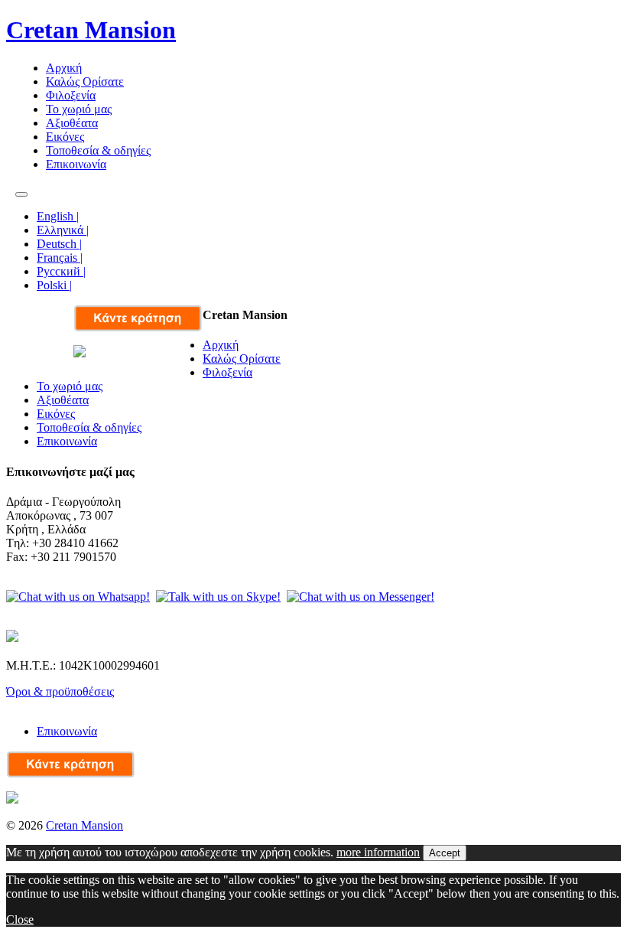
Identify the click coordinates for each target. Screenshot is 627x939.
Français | (60, 257)
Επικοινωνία (76, 164)
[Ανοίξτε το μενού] (21, 194)
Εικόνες (65, 136)
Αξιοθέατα (72, 122)
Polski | (54, 285)
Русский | (61, 271)
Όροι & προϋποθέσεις (60, 691)
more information (378, 852)
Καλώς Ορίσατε (85, 81)
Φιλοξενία (71, 95)
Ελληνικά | (63, 229)
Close (20, 919)
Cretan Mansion (91, 30)
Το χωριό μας (79, 109)
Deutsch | (59, 243)
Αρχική (64, 67)
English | (58, 216)
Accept (444, 853)
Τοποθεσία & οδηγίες (98, 150)
